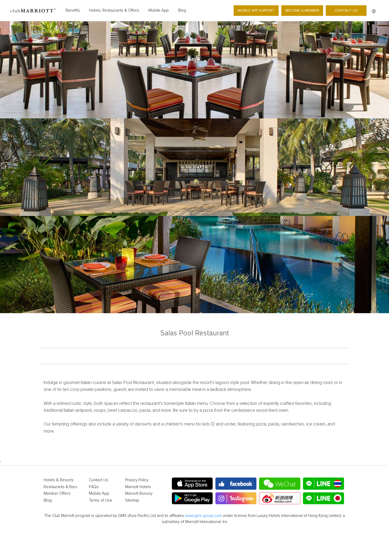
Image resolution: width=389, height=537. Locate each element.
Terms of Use (100, 500)
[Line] (323, 484)
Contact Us (346, 10)
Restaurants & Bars (60, 487)
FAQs (94, 487)
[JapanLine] (323, 498)
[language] (374, 11)
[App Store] (192, 484)
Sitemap (132, 500)
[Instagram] (235, 498)
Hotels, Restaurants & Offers (114, 10)
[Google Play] (192, 498)
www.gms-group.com (203, 516)
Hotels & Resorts (59, 480)
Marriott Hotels (138, 487)
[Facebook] (235, 484)
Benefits (73, 10)
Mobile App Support (256, 10)
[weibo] (279, 498)
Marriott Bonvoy (138, 494)
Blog (182, 10)
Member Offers (57, 494)
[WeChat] (279, 484)
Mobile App (158, 10)
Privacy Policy (136, 480)
